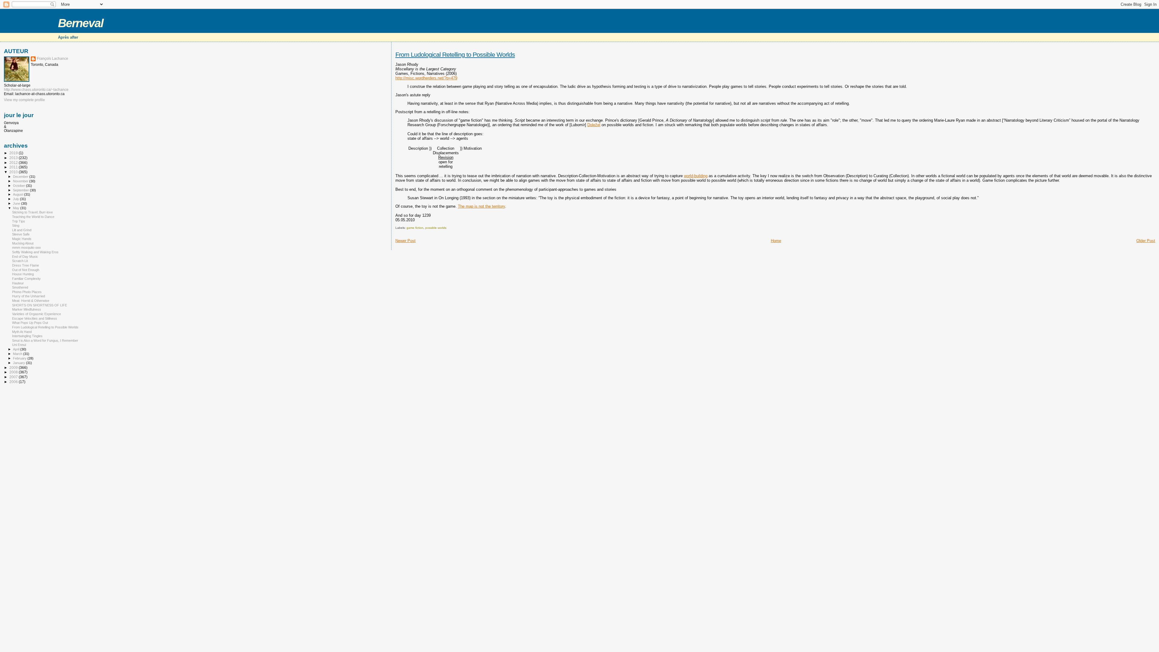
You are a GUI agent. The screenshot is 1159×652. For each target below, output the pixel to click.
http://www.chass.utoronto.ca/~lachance (36, 90)
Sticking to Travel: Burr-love (32, 212)
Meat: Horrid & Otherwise (30, 300)
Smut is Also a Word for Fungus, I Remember (45, 340)
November (21, 181)
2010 (14, 172)
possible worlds (435, 227)
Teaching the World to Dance (33, 217)
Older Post (1145, 240)
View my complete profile (24, 100)
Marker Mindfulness (26, 309)
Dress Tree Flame (25, 265)
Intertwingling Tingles (27, 336)
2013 (14, 158)
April (16, 349)
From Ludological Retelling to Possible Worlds (455, 54)
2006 (14, 382)
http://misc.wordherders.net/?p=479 (426, 78)
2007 (14, 377)
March (18, 354)
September (21, 190)
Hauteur (18, 283)
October (19, 185)
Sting (15, 225)
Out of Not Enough (25, 270)
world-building (695, 176)
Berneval (80, 23)
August (18, 194)
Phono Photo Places (27, 292)
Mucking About (23, 243)
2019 (14, 153)
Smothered (20, 287)
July (16, 199)
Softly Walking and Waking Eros (35, 252)
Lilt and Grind (21, 230)
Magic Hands (21, 239)
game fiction (415, 227)
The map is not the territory (481, 206)
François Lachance (52, 58)
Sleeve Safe (21, 234)
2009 (14, 367)
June (17, 203)
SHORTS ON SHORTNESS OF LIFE (39, 305)
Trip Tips (18, 221)
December (21, 176)
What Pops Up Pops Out (30, 322)
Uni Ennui (19, 345)
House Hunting (23, 274)
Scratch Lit (20, 261)
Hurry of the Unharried (28, 296)
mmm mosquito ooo (26, 247)
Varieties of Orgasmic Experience (36, 314)
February (20, 358)
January (19, 363)
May (16, 208)
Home (776, 240)
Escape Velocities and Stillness (34, 318)
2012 (14, 163)
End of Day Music (25, 256)
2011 (14, 167)
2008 (14, 372)
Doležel (593, 125)
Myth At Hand (22, 332)
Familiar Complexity (26, 278)
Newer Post (405, 240)
